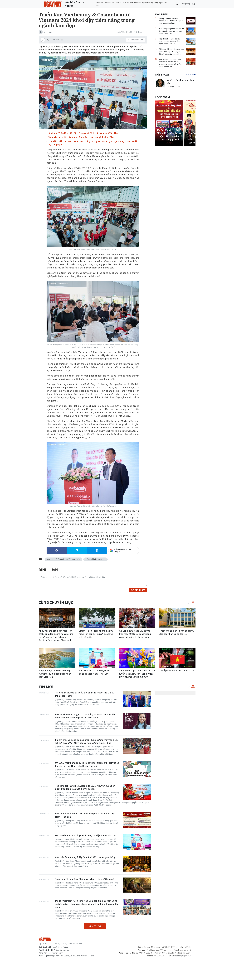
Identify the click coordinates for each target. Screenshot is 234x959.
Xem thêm (95, 926)
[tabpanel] (175, 84)
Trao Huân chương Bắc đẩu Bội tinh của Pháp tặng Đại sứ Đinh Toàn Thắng (84, 694)
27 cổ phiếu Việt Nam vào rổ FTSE (176, 670)
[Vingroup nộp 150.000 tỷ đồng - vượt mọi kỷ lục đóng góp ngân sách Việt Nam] (57, 658)
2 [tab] (189, 74)
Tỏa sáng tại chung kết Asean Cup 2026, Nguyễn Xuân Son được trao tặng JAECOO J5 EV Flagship (85, 787)
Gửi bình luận (138, 590)
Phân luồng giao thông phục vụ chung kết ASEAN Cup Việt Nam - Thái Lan (85, 815)
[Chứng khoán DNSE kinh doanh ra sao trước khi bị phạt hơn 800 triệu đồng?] (190, 20)
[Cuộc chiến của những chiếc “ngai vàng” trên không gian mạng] (160, 83)
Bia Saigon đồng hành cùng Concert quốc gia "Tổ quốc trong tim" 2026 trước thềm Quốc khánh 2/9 (170, 63)
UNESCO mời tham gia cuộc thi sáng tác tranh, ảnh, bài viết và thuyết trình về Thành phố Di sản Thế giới (87, 764)
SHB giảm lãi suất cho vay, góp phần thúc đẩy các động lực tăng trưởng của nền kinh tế (171, 51)
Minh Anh (48, 32)
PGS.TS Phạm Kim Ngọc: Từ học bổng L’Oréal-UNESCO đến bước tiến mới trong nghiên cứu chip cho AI (85, 716)
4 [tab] (193, 74)
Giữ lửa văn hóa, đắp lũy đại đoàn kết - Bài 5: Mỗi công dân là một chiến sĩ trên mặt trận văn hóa (169, 136)
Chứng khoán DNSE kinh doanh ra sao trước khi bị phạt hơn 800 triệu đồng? (171, 20)
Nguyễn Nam (172, 89)
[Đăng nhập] (193, 4)
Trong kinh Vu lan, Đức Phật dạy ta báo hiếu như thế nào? (84, 879)
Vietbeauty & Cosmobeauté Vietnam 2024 (63, 559)
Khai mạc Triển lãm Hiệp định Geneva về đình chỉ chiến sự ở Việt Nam (84, 133)
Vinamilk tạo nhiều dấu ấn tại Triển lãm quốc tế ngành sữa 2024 (81, 137)
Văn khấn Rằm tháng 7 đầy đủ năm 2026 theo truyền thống (85, 857)
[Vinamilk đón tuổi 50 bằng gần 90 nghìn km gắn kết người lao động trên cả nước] (97, 618)
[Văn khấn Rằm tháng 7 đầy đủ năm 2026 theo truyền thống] (137, 864)
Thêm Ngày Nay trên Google (122, 550)
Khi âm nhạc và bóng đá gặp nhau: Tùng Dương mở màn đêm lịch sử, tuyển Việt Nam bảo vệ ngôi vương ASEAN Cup (86, 741)
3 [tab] (191, 74)
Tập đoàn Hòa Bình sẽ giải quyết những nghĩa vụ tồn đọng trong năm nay (169, 41)
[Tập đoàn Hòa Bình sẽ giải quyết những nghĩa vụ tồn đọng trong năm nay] (190, 41)
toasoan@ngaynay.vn (183, 956)
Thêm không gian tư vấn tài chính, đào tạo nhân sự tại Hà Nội (176, 632)
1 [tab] (187, 74)
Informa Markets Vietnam (95, 559)
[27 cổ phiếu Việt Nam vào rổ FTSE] (177, 658)
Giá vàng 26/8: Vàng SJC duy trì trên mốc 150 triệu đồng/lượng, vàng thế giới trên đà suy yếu (135, 633)
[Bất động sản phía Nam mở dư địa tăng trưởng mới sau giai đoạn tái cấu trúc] (190, 31)
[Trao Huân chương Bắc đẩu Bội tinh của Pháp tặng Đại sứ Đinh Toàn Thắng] (137, 699)
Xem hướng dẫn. (132, 561)
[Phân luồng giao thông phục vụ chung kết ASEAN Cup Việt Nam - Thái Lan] (137, 820)
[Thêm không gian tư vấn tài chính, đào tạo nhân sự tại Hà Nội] (177, 618)
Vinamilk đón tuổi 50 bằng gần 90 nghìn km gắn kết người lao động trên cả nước (96, 633)
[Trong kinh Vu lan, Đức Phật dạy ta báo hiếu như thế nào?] (137, 885)
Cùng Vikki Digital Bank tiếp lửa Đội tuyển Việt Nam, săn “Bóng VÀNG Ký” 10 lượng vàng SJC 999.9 (137, 673)
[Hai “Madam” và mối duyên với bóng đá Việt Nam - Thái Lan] (97, 658)
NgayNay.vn (53, 4)
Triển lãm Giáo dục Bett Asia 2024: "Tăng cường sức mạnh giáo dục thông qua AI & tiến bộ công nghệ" (93, 143)
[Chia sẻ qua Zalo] (97, 550)
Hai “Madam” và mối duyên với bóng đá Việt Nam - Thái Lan (94, 672)
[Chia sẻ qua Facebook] (57, 550)
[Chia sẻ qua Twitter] (77, 550)
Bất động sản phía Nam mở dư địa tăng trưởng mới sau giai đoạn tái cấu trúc (171, 31)
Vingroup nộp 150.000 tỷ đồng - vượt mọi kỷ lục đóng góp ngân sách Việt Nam (55, 673)
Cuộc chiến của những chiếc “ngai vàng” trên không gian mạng (181, 82)
